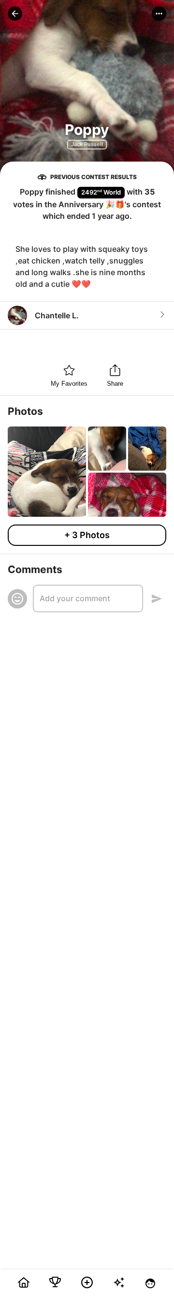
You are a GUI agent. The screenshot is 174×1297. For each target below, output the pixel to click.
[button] (15, 13)
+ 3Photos (87, 535)
